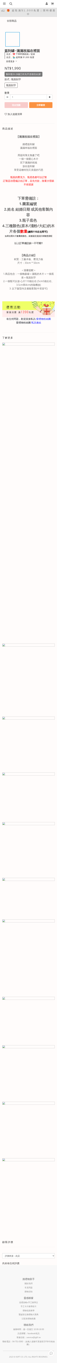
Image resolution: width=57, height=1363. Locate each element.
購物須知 (29, 1291)
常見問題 (29, 1287)
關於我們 (29, 1283)
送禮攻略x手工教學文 (28, 1302)
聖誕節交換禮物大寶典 (28, 1314)
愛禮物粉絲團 (43, 319)
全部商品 (12, 20)
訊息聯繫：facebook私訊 (29, 1333)
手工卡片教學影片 (28, 1306)
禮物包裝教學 (29, 1310)
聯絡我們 (28, 1325)
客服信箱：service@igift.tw (29, 1337)
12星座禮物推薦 (29, 1318)
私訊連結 (36, 322)
